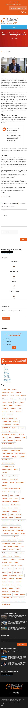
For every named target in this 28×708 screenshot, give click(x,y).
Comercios (15, 421)
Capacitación (18, 405)
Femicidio (4, 498)
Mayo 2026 (6, 371)
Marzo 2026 (6, 373)
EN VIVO (4, 389)
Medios (17, 533)
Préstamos (17, 556)
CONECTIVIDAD (6, 427)
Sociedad (4, 578)
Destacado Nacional (15, 450)
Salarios (4, 572)
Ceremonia (5, 411)
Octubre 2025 (7, 380)
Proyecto (4, 562)
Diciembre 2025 (7, 377)
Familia (17, 495)
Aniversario (5, 399)
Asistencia (21, 399)
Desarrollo (18, 440)
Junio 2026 (6, 369)
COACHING (10, 415)
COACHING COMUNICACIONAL (9, 418)
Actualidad (18, 392)
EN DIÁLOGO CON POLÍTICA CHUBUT (11, 488)
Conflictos (14, 427)
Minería (23, 533)
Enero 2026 (6, 376)
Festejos (16, 498)
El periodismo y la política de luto (10, 476)
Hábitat (16, 508)
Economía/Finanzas (7, 469)
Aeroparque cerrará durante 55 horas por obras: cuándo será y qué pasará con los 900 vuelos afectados (17, 657)
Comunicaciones (6, 424)
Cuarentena (17, 437)
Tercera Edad (5, 585)
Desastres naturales (7, 447)
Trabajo (19, 585)
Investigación (21, 520)
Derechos (10, 440)
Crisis (10, 437)
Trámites (11, 588)
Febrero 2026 (6, 375)
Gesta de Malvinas (15, 504)
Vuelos (23, 601)
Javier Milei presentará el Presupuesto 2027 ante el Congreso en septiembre (17, 651)
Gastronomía (5, 504)
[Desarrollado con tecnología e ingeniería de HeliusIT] (2, 704)
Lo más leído (5, 533)
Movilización (15, 537)
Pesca (22, 546)
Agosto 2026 (6, 367)
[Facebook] (20, 12)
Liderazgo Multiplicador (8, 530)
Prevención (5, 559)
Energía (18, 492)
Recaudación (5, 565)
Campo (11, 405)
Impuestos (4, 514)
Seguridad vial (13, 575)
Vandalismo (14, 597)
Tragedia (4, 588)
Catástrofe (5, 408)
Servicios (21, 575)
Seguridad (4, 575)
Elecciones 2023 (14, 479)
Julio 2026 (6, 368)
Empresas (4, 485)
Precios (4, 556)
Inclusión (4, 517)
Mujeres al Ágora (6, 540)
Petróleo (4, 549)
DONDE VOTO (14, 456)
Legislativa (5, 527)
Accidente (14, 389)
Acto (12, 392)
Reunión (10, 569)
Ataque (4, 402)
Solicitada (11, 578)
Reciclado (13, 565)
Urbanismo (22, 594)
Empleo (12, 482)
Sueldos (4, 581)
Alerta (17, 395)
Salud (9, 572)
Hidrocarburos (5, 511)
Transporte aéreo (14, 591)
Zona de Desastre (6, 604)
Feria (10, 498)
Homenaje (14, 511)
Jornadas (4, 524)
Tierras (13, 585)
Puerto (10, 562)
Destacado (5, 450)
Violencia (21, 597)
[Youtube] (25, 12)
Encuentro (10, 492)
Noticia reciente (6, 543)
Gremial (10, 508)
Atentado (10, 402)
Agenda (12, 395)
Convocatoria (5, 434)
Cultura (23, 437)
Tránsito (17, 588)
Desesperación (18, 447)
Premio (10, 556)
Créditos (4, 437)
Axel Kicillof (8, 338)
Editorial (16, 469)
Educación (4, 472)
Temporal (18, 581)
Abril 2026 (6, 372)
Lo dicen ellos (19, 530)
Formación (16, 501)
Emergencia (5, 482)
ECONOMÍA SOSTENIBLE (8, 463)
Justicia (18, 524)
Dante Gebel (8, 341)
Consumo (22, 427)
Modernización (6, 537)
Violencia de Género (7, 601)
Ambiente (23, 395)
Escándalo (4, 495)
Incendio (12, 514)
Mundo (14, 540)
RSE (16, 569)
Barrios (16, 402)
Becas (22, 402)
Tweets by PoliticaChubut (6, 253)
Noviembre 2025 (7, 379)
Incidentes (18, 514)
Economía (22, 456)
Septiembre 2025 (7, 382)
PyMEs (16, 562)
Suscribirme (6, 318)
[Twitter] (22, 12)
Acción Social (5, 392)
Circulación (19, 411)
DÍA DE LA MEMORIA (20, 453)
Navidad (21, 540)
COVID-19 (21, 434)
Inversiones (13, 520)
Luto (12, 533)
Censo (19, 408)
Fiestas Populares (6, 501)
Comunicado (16, 424)
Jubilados (11, 524)
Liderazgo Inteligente (15, 527)
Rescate (4, 569)
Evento (11, 495)
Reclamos (20, 565)
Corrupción (14, 434)
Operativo (19, 543)
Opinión (4, 546)
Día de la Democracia (7, 453)
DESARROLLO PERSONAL (8, 443)
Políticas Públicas (19, 553)
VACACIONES (5, 597)
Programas (21, 559)
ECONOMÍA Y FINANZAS (8, 466)
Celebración (13, 408)
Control (15, 431)
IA (19, 511)
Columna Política (6, 421)
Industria (11, 517)
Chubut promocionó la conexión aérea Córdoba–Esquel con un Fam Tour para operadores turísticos (17, 622)
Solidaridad (19, 578)
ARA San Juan (13, 399)
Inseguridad (5, 520)
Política (18, 549)
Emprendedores (20, 482)
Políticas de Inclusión (7, 553)
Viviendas (16, 601)
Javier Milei (8, 344)
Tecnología (11, 581)
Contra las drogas (6, 431)
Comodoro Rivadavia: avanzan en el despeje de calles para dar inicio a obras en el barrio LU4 (17, 628)
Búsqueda (4, 405)
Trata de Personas (6, 594)
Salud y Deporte (17, 572)
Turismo (16, 594)
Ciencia (12, 411)
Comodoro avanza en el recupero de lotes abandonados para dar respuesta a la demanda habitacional (17, 616)
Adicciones (5, 395)
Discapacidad (5, 456)
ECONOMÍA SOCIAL (7, 460)
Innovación (18, 517)
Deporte (4, 440)
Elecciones (5, 479)
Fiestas (22, 498)
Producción (13, 559)
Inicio (12, 38)
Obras (13, 543)
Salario (20, 569)
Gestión (4, 508)
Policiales (11, 549)
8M (9, 389)
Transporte (5, 591)
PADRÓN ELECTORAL (13, 546)
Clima (3, 415)
